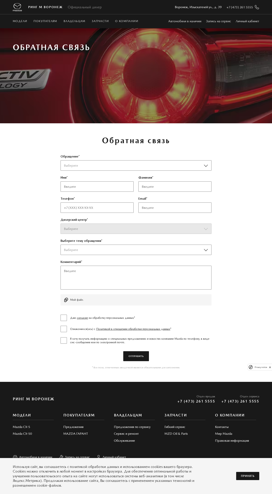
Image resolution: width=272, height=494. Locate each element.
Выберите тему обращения (81, 241)
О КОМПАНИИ (126, 21)
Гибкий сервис (174, 427)
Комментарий (71, 262)
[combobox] (134, 165)
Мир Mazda (223, 434)
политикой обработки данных (94, 467)
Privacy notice (261, 367)
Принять (247, 476)
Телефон (67, 198)
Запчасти (100, 21)
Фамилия (145, 177)
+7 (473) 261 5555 (196, 401)
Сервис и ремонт (126, 434)
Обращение (69, 156)
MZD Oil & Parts (176, 434)
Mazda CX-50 (22, 434)
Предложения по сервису (132, 427)
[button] (136, 299)
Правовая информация (232, 440)
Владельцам (74, 21)
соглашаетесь (55, 467)
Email (142, 198)
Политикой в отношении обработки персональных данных (133, 329)
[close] (270, 367)
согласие (82, 317)
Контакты (222, 427)
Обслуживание (124, 440)
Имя (64, 177)
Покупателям (45, 21)
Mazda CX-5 (21, 427)
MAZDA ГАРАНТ (75, 434)
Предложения (73, 427)
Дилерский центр (74, 220)
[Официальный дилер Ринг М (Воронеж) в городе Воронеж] (17, 7)
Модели (20, 21)
